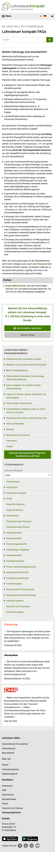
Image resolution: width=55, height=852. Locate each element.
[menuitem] (42, 16)
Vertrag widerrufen (11, 812)
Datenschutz (8, 794)
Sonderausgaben (14, 583)
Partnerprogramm (10, 769)
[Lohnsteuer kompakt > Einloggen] (52, 16)
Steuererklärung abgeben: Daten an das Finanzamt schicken (26, 411)
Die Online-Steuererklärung (22, 9)
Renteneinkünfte (14, 538)
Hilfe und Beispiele (15, 423)
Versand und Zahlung (12, 808)
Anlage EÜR (11, 487)
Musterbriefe (8, 753)
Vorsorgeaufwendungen (17, 578)
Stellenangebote (9, 774)
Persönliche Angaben (16, 493)
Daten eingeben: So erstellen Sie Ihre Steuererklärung (23, 387)
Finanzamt (42, 264)
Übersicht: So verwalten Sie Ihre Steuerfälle (26, 364)
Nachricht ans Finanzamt (18, 606)
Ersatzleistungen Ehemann (18, 521)
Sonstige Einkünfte (15, 561)
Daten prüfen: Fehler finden (19, 403)
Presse (9, 446)
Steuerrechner (8, 748)
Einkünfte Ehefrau (14, 510)
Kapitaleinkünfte (14, 532)
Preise (5, 803)
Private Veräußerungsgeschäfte (21, 567)
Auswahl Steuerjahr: (13, 470)
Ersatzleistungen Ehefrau (18, 527)
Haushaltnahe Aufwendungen (20, 589)
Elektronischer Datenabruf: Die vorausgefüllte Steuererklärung (25, 378)
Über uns (6, 759)
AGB (4, 790)
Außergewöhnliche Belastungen (21, 595)
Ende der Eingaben (15, 612)
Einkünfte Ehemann (15, 504)
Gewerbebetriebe (14, 555)
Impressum (11, 440)
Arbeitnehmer (12, 515)
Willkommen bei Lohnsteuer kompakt (23, 359)
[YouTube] (37, 845)
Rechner (10, 429)
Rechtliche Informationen (18, 435)
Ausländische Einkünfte (17, 572)
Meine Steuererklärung (16, 370)
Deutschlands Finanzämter (15, 744)
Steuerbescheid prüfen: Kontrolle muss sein (26, 418)
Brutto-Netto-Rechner (16, 285)
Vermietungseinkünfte (16, 544)
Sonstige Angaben (14, 600)
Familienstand (13, 481)
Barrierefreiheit (9, 799)
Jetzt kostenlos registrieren (29, 328)
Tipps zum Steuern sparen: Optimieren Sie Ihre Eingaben (26, 396)
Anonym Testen (27, 335)
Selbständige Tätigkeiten (18, 549)
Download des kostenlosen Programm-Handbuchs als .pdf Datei (27, 454)
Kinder (9, 498)
